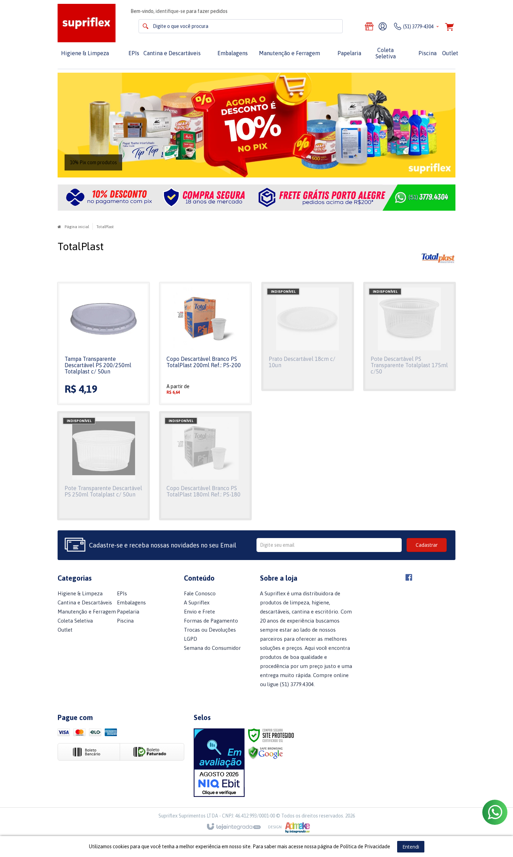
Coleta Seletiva (75, 621)
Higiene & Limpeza (80, 593)
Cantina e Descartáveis (85, 602)
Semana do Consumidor (212, 648)
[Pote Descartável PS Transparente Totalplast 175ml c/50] (409, 336)
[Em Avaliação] (219, 762)
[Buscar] (146, 26)
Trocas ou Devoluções (210, 630)
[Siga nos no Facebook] (409, 579)
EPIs (122, 593)
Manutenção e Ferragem (87, 612)
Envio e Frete (199, 612)
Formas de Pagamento (211, 621)
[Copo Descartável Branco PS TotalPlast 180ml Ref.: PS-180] (205, 465)
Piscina (125, 621)
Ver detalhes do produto (103, 362)
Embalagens (131, 602)
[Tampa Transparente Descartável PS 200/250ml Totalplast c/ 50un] (103, 343)
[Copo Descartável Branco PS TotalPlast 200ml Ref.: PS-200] (205, 343)
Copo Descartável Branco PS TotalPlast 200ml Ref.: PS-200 (203, 362)
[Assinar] (427, 545)
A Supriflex (196, 602)
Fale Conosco (200, 593)
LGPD (190, 639)
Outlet (65, 630)
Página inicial (77, 227)
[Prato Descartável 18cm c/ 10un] (307, 336)
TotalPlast (105, 227)
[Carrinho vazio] (449, 28)
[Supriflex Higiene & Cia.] (87, 23)
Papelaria (128, 612)
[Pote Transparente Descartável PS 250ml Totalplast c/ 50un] (103, 465)
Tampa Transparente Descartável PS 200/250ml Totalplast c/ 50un (98, 365)
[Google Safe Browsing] (265, 752)
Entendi (410, 846)
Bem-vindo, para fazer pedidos (179, 11)
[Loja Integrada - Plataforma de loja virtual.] (256, 827)
